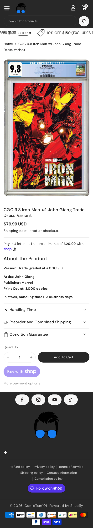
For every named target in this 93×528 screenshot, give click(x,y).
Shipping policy (31, 473)
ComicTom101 (36, 505)
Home (8, 44)
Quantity (11, 347)
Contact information (62, 473)
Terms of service (71, 467)
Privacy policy (44, 467)
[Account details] (73, 8)
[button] (7, 8)
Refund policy (20, 467)
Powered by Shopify (66, 505)
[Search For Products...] (84, 21)
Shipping (11, 231)
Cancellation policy (49, 479)
